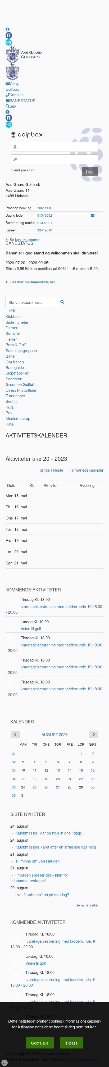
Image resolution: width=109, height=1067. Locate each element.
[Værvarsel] (9, 42)
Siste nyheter (17, 322)
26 (46, 787)
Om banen (15, 361)
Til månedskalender (86, 470)
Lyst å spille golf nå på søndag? (42, 894)
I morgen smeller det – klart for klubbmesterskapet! (40, 877)
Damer (11, 327)
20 (58, 778)
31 (14, 753)
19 (46, 778)
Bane (10, 356)
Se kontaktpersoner (25, 239)
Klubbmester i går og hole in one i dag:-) (49, 833)
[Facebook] (9, 35)
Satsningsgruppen (21, 350)
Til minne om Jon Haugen (37, 861)
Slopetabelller (17, 373)
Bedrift (11, 401)
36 (14, 795)
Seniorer (13, 333)
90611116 (44, 207)
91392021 (44, 222)
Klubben (13, 316)
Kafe (9, 424)
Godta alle (39, 1043)
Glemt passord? (23, 169)
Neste (58, 470)
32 (14, 761)
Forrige (44, 470)
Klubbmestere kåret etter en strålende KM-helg (55, 847)
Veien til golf (31, 628)
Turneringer (15, 395)
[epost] (92, 215)
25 (35, 787)
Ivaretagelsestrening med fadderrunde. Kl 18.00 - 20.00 (54, 609)
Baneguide (15, 367)
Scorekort (14, 378)
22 (81, 778)
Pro (9, 412)
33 (14, 770)
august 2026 (54, 734)
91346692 (44, 215)
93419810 (44, 229)
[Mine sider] (8, 29)
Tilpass (71, 1043)
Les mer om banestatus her (32, 281)
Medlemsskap (18, 418)
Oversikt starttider (21, 390)
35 (14, 787)
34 (14, 778)
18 (35, 778)
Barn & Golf (16, 344)
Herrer (11, 339)
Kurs (10, 407)
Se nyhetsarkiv (87, 905)
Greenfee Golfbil (20, 384)
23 (92, 778)
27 (58, 787)
